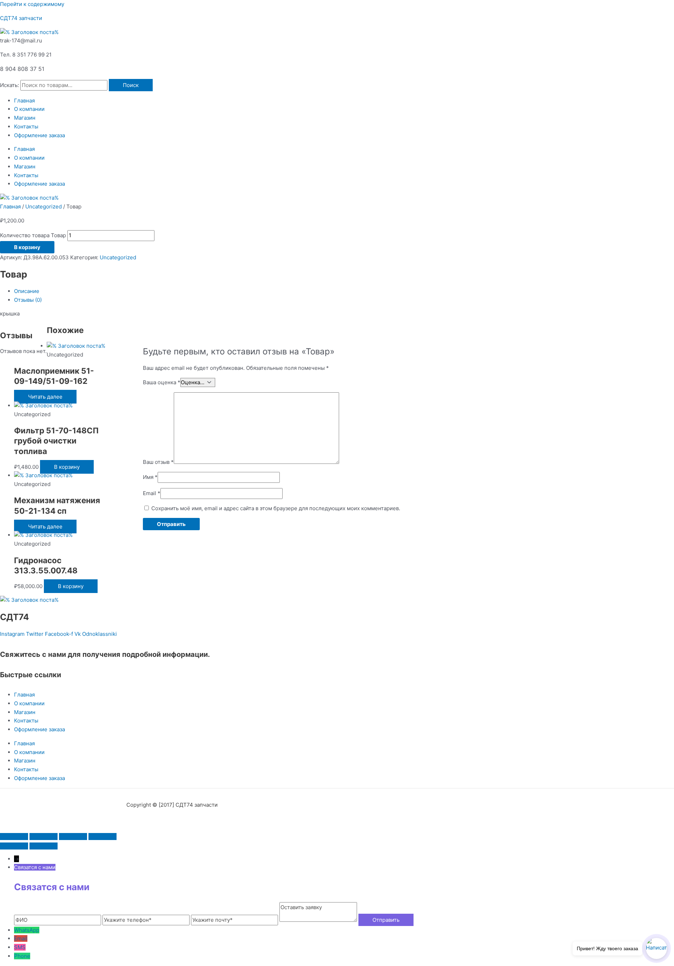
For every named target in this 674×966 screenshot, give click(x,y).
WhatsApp (26, 930)
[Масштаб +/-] (14, 836)
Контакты (26, 126)
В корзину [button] (67, 467)
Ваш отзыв (158, 462)
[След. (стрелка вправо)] (43, 846)
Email (151, 493)
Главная (24, 100)
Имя (150, 477)
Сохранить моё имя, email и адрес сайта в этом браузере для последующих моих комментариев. (275, 508)
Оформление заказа (39, 135)
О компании (29, 109)
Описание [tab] (26, 291)
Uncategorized (43, 206)
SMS (20, 947)
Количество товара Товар (33, 235)
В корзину (27, 247)
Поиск (131, 85)
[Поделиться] (73, 836)
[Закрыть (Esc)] (102, 836)
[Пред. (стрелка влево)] (14, 846)
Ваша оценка (161, 382)
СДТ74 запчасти (21, 18)
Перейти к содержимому (32, 4)
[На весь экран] (43, 836)
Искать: (9, 85)
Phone (22, 956)
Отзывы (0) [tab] (28, 300)
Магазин (24, 117)
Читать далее (45, 396)
